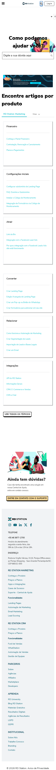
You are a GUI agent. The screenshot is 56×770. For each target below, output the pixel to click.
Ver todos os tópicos (17, 414)
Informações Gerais (14, 384)
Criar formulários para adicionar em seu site (24, 308)
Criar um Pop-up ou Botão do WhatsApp (23, 302)
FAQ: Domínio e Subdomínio (18, 192)
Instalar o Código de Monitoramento (21, 198)
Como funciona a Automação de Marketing (23, 333)
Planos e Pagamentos (15, 150)
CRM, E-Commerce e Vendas (18, 389)
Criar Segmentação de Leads (18, 339)
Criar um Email (12, 350)
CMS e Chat (11, 395)
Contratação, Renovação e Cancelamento (23, 144)
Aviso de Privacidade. (38, 768)
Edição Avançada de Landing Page (20, 297)
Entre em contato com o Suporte (27, 498)
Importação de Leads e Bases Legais (21, 344)
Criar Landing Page (14, 291)
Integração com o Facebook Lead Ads (21, 240)
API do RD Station (13, 378)
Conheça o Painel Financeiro (17, 139)
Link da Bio (11, 234)
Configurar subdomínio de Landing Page (23, 186)
